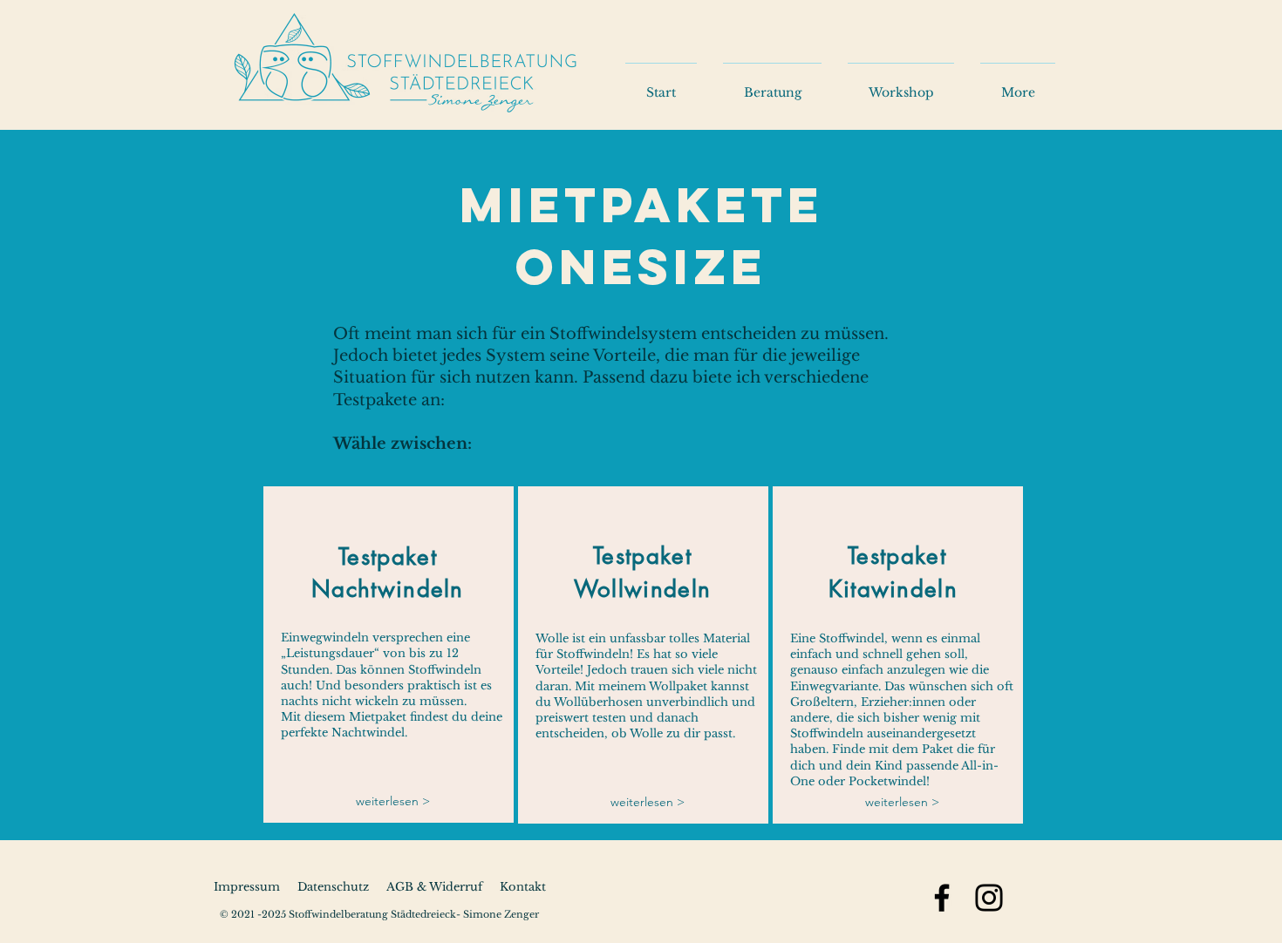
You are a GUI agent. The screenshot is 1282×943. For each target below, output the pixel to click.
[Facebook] (942, 897)
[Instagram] (989, 897)
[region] (388, 654)
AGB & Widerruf (434, 886)
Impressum (247, 886)
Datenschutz (333, 886)
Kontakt (514, 886)
